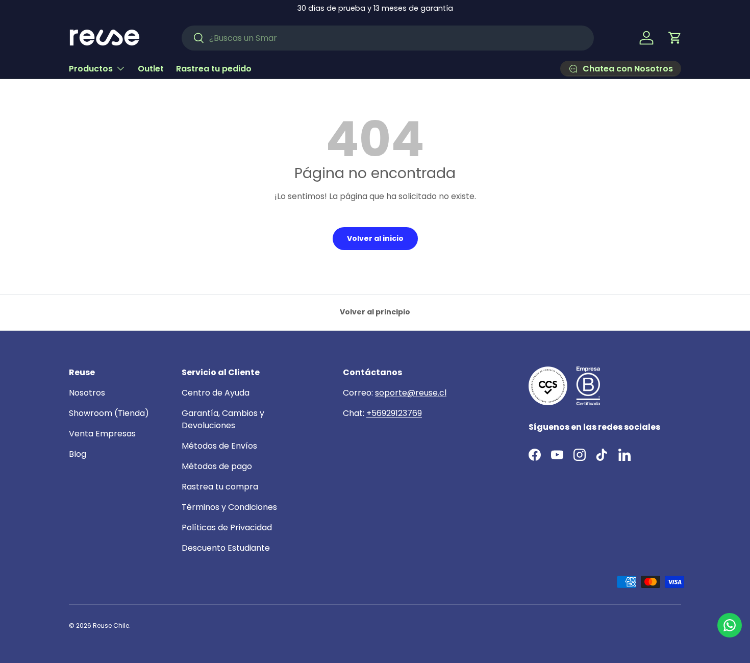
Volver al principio (375, 312)
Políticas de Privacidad (227, 527)
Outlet (151, 68)
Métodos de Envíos (219, 446)
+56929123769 (394, 413)
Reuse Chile (111, 625)
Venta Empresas (102, 433)
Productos (91, 68)
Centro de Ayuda (215, 393)
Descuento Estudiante (226, 548)
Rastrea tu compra (220, 487)
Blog (77, 454)
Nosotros (87, 393)
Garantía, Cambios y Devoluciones (223, 419)
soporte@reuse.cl (410, 393)
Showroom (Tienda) (109, 413)
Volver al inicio (375, 238)
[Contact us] (729, 625)
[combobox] (388, 38)
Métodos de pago (217, 466)
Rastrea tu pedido (214, 68)
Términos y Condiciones (229, 507)
